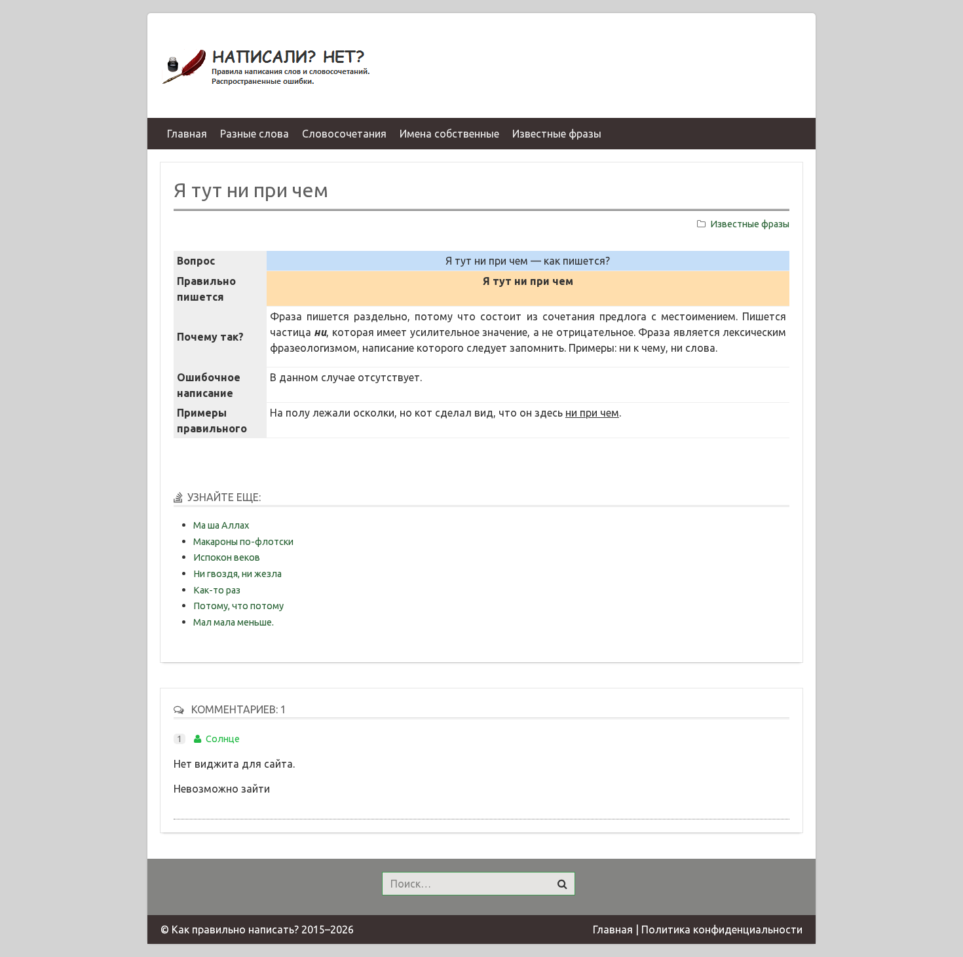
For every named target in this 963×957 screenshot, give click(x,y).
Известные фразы (749, 224)
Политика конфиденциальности (721, 929)
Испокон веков (226, 557)
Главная (613, 929)
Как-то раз (216, 590)
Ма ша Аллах (221, 525)
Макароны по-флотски (243, 541)
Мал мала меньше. (233, 622)
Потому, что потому (238, 606)
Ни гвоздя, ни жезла (237, 574)
